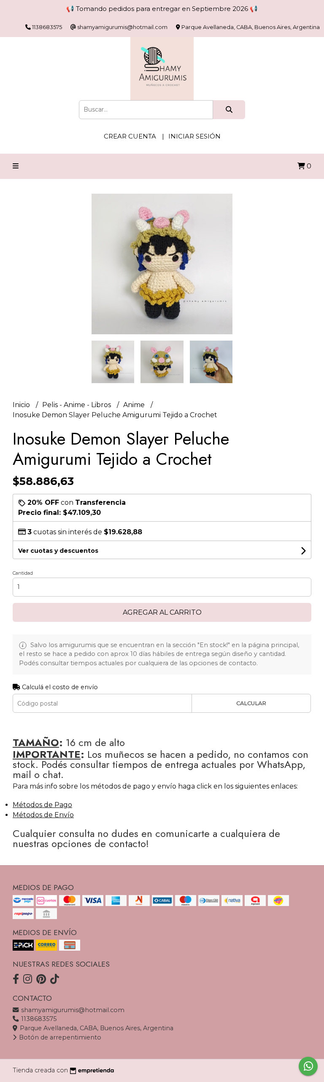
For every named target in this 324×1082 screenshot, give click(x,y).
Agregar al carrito (162, 612)
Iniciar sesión (194, 136)
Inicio (22, 405)
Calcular (251, 703)
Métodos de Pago (42, 805)
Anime (134, 405)
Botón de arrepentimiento (59, 1037)
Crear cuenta (130, 136)
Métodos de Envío (43, 815)
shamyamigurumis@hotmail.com (71, 1010)
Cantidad (23, 573)
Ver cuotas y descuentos (58, 550)
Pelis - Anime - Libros (77, 405)
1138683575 (38, 1019)
